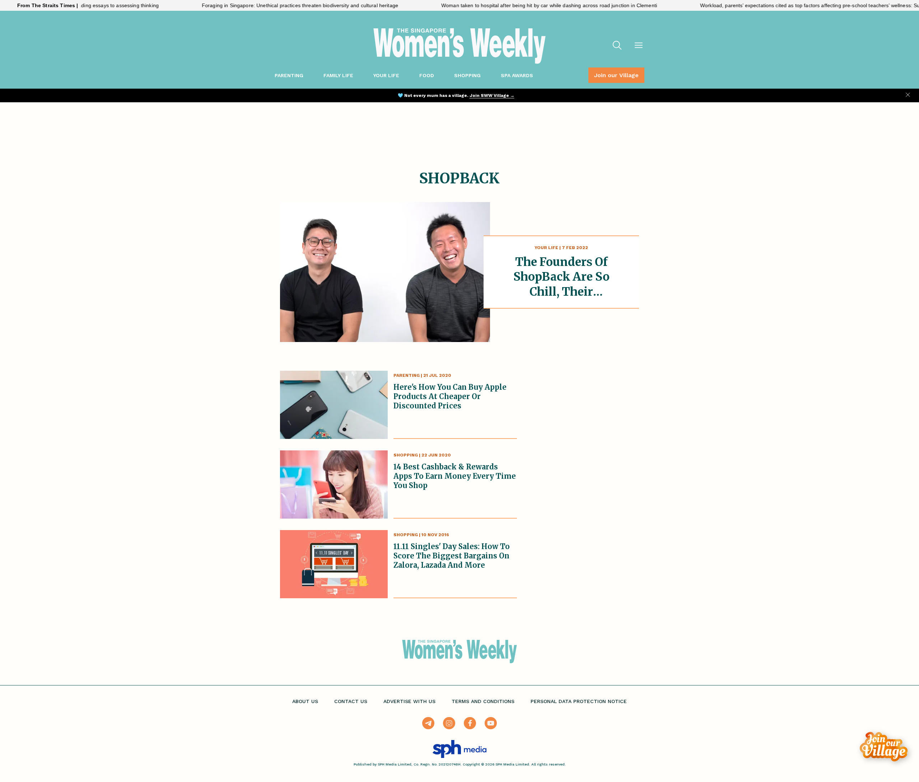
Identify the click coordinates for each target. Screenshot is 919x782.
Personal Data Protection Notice (579, 701)
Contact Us (350, 701)
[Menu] (638, 45)
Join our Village (616, 75)
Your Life (386, 75)
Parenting (289, 75)
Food (426, 75)
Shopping (467, 75)
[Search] (617, 45)
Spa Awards (517, 75)
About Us (305, 701)
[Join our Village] (884, 747)
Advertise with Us (409, 701)
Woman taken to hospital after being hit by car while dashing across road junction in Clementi (526, 5)
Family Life (338, 75)
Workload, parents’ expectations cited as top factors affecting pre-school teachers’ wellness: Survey (792, 5)
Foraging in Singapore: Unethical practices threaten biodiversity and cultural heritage (277, 5)
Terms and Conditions (483, 701)
